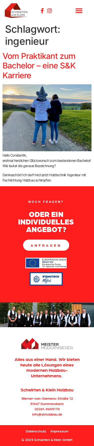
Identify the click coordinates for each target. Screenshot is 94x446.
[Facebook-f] (42, 10)
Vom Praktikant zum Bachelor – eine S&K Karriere (39, 65)
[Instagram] (49, 10)
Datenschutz (36, 431)
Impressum (59, 431)
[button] (78, 10)
